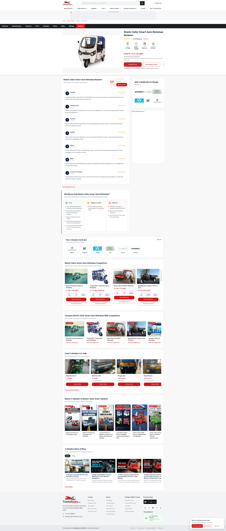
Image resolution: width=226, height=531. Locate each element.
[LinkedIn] (160, 507)
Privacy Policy (140, 528)
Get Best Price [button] (132, 64)
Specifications (17, 26)
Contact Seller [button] (77, 384)
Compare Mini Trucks (130, 503)
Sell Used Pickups (129, 511)
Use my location (197, 526)
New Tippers (91, 506)
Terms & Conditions (151, 528)
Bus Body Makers (110, 511)
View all (160, 239)
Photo (55, 26)
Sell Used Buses (110, 514)
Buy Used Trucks (92, 508)
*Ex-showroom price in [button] (132, 56)
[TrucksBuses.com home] (68, 3)
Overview (5, 26)
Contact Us (160, 528)
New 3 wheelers (71, 20)
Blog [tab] (73, 456)
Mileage (71, 26)
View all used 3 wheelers (72, 390)
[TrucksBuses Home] (71, 499)
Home (64, 20)
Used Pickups (128, 508)
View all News (69, 487)
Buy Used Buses (110, 508)
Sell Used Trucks (92, 511)
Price (37, 26)
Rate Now (146, 39)
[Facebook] (149, 507)
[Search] (142, 3)
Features (29, 26)
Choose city (208, 526)
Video (63, 26)
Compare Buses (110, 503)
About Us (133, 528)
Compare (46, 26)
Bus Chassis (109, 506)
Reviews (80, 26)
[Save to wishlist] (163, 64)
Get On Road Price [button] (76, 299)
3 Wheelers (128, 506)
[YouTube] (152, 507)
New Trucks (91, 500)
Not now (216, 526)
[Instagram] (156, 507)
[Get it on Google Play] (150, 501)
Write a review (122, 84)
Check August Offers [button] (151, 64)
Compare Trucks (92, 503)
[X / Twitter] (145, 507)
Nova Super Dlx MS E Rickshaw (124, 286)
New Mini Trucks (129, 500)
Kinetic (78, 20)
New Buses (109, 500)
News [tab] (67, 456)
